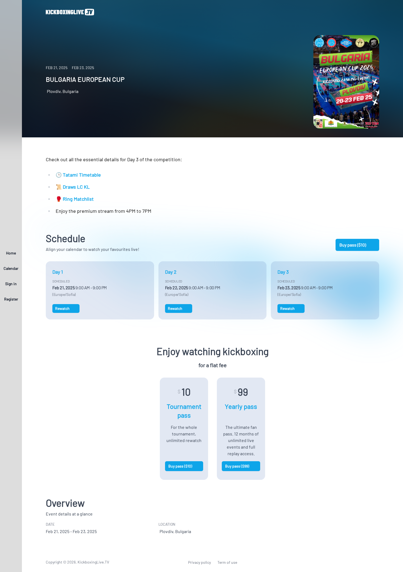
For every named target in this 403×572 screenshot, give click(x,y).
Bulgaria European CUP (85, 79)
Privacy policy (199, 562)
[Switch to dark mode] (10, 562)
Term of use (227, 562)
